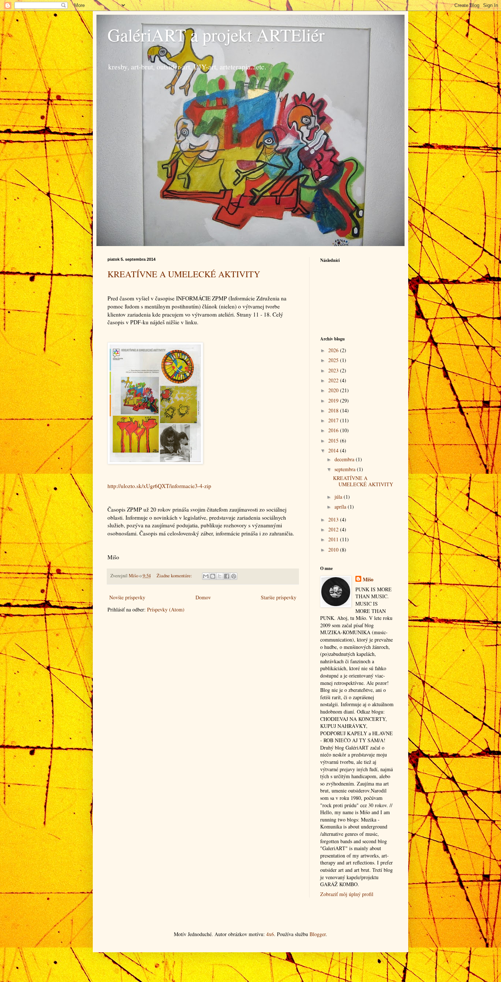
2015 (334, 440)
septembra (345, 469)
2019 (334, 400)
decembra (345, 459)
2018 (334, 410)
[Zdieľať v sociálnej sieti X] (219, 576)
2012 (334, 529)
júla (339, 496)
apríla (341, 506)
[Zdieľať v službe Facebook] (226, 576)
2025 (334, 360)
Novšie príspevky (127, 597)
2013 (334, 519)
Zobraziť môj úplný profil (346, 894)
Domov (203, 597)
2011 (334, 539)
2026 (334, 350)
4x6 (270, 934)
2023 (334, 370)
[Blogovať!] (212, 576)
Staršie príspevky (278, 597)
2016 (334, 430)
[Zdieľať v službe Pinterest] (233, 576)
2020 (334, 390)
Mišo (368, 579)
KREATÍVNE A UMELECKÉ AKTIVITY (183, 274)
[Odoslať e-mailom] (205, 576)
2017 (334, 420)
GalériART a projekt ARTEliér (216, 34)
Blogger (318, 934)
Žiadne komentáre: (175, 576)
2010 (334, 549)
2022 (334, 380)
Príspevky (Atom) (165, 609)
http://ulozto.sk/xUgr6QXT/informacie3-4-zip (159, 486)
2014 (334, 450)
